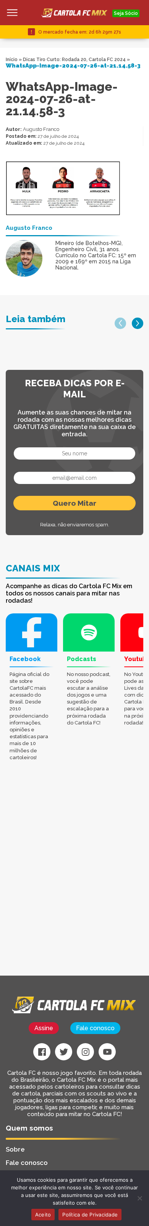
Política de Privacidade (90, 1214)
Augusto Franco (41, 129)
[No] (139, 1198)
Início (12, 59)
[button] (120, 323)
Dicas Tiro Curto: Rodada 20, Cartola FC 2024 (74, 59)
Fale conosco (95, 1028)
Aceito (43, 1214)
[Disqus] (74, 878)
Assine (43, 1028)
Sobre (15, 1149)
